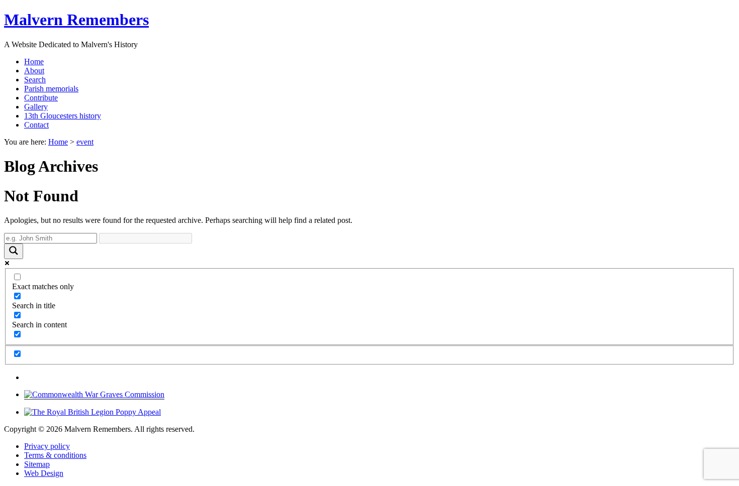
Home (34, 61)
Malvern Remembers (76, 20)
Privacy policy (47, 446)
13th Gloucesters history (62, 115)
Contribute (41, 97)
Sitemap (37, 464)
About (34, 70)
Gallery (36, 106)
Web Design (43, 473)
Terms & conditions (55, 455)
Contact (36, 124)
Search (35, 79)
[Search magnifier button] (13, 251)
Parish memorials (51, 88)
